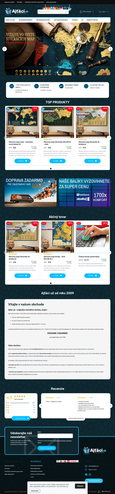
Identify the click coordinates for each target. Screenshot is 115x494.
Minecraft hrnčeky (32, 365)
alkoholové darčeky (39, 372)
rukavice (70, 353)
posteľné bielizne (87, 365)
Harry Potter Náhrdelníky (92, 353)
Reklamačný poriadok (36, 471)
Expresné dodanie (17, 320)
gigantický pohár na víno (68, 372)
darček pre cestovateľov (87, 349)
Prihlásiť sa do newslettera (46, 448)
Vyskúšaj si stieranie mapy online (34, 2)
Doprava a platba (9, 2)
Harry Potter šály (62, 353)
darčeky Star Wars (28, 360)
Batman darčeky (42, 360)
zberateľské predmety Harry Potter (22, 356)
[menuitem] (11, 19)
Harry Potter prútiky (78, 353)
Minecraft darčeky (43, 365)
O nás (32, 477)
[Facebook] (86, 474)
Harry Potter (95, 365)
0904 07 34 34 (92, 469)
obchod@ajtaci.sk (93, 466)
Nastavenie (34, 491)
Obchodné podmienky (36, 465)
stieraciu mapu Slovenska (65, 349)
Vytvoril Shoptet (92, 491)
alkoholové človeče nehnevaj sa (87, 372)
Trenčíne (43, 324)
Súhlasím (80, 486)
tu (67, 486)
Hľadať (66, 11)
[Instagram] (89, 474)
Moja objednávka (51, 2)
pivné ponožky (33, 374)
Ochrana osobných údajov (37, 474)
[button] (7, 49)
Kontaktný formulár (93, 480)
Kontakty (19, 2)
